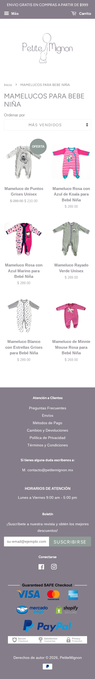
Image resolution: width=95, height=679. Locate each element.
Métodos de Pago (47, 423)
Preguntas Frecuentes (47, 408)
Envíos (47, 415)
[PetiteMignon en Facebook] (41, 568)
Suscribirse (70, 542)
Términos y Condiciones (47, 445)
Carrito (84, 13)
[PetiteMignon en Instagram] (54, 568)
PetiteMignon (71, 657)
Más (14, 13)
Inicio (8, 85)
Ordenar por (14, 115)
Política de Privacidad (47, 438)
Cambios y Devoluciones (47, 430)
